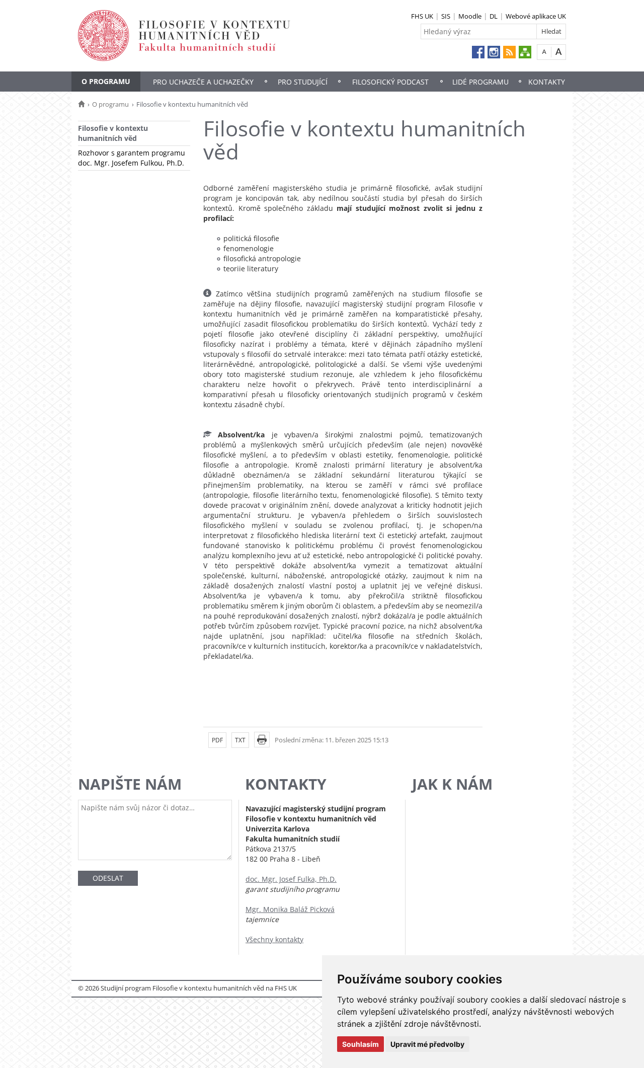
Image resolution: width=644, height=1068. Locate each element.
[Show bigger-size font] (559, 51)
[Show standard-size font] (544, 51)
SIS (445, 16)
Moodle (469, 16)
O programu (106, 81)
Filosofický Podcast (390, 82)
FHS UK (422, 16)
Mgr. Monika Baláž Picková (290, 909)
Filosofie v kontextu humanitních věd (113, 133)
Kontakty (546, 82)
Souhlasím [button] (360, 1044)
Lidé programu (480, 82)
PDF (217, 740)
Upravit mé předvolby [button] (427, 1044)
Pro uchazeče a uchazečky (203, 82)
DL (494, 16)
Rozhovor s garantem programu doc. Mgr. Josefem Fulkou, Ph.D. (131, 158)
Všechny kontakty (274, 939)
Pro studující (303, 82)
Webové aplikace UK (536, 16)
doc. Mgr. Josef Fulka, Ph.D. (291, 879)
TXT (240, 740)
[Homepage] (81, 104)
